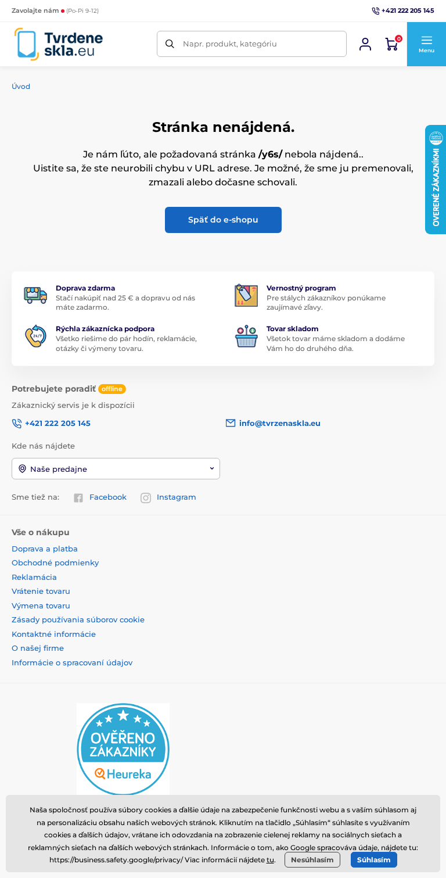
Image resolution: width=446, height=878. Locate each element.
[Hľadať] (170, 44)
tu (270, 859)
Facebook (108, 496)
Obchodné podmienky (55, 562)
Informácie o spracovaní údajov (72, 662)
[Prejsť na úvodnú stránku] (58, 44)
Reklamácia (34, 577)
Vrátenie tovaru (41, 591)
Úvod (21, 86)
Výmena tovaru (41, 605)
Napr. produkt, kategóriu (230, 43)
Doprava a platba (45, 548)
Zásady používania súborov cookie (78, 619)
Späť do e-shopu (223, 219)
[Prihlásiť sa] (365, 44)
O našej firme (38, 648)
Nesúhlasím (312, 859)
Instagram (176, 496)
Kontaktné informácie (54, 634)
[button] (426, 44)
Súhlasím (374, 859)
